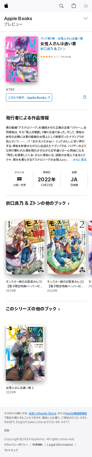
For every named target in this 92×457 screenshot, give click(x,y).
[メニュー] (86, 6)
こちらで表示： (27, 98)
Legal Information (60, 445)
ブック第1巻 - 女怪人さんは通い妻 (61, 38)
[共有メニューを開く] (84, 97)
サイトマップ (11, 450)
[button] (61, 6)
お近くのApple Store (42, 413)
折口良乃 (46, 49)
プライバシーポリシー (16, 445)
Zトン (61, 49)
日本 (6, 430)
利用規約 (37, 445)
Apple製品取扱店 (76, 413)
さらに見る (79, 160)
